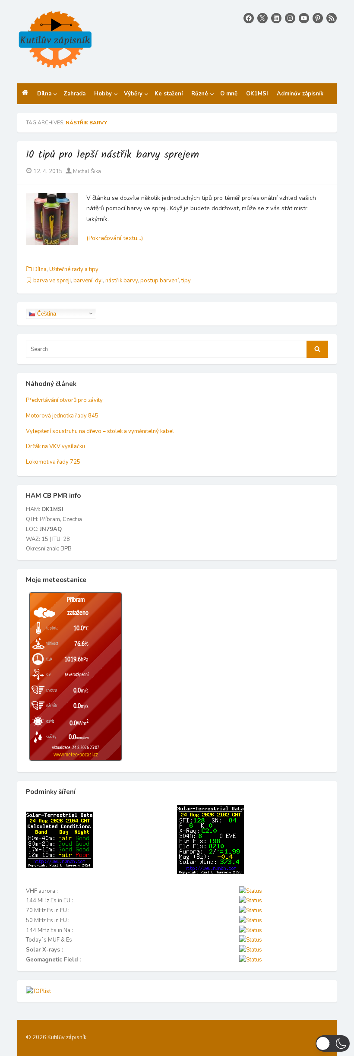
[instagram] (290, 18)
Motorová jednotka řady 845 (62, 416)
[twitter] (262, 18)
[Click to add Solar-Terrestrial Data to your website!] (59, 866)
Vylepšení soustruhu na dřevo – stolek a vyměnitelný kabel (100, 431)
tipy (186, 281)
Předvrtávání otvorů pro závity (64, 400)
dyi (99, 281)
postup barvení (159, 281)
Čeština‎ (45, 313)
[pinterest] (318, 18)
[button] (333, 1043)
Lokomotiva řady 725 (53, 462)
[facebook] (248, 18)
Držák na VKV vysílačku (55, 446)
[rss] (331, 18)
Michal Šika (86, 171)
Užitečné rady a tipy (73, 269)
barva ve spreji (52, 281)
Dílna (40, 269)
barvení (82, 281)
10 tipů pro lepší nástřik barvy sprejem (112, 154)
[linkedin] (276, 18)
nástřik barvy (121, 281)
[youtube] (304, 18)
